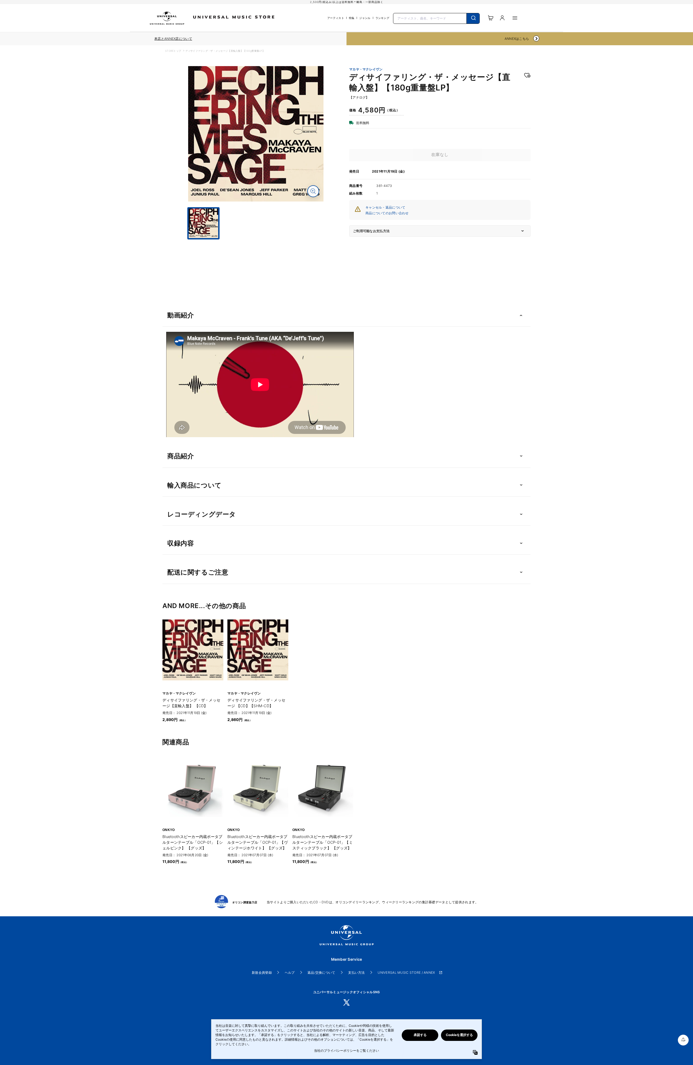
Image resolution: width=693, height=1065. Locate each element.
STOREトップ (173, 50)
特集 (352, 18)
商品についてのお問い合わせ (387, 213)
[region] (173, 38)
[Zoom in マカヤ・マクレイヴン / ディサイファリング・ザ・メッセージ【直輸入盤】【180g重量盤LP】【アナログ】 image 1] (313, 191)
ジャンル (364, 18)
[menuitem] (256, 244)
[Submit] (473, 18)
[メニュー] (515, 18)
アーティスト (335, 18)
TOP (683, 1041)
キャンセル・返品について (385, 207)
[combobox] (436, 17)
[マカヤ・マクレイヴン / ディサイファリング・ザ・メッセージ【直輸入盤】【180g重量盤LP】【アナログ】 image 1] (255, 134)
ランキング (382, 18)
